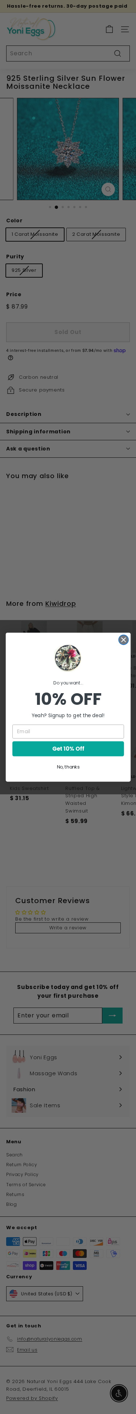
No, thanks (68, 767)
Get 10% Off (68, 748)
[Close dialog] (123, 639)
